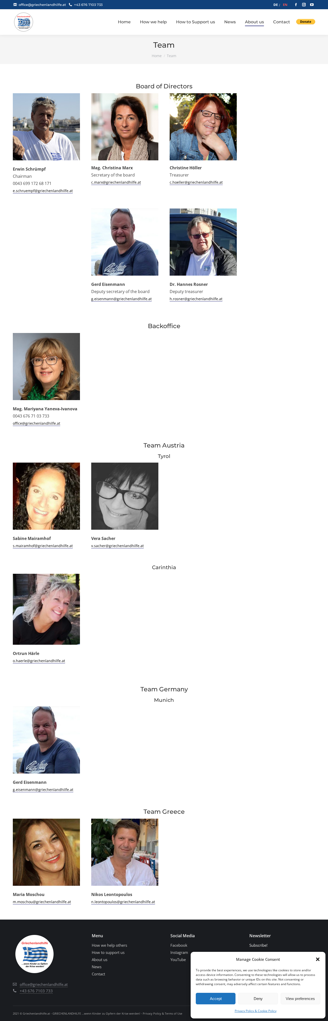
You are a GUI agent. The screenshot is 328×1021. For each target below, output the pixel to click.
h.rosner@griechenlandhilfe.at (196, 298)
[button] (317, 959)
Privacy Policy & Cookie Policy (255, 1011)
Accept (216, 998)
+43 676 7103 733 (88, 5)
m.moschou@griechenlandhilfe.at (42, 901)
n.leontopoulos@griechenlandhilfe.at (123, 901)
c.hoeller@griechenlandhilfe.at (196, 182)
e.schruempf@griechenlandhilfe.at (43, 190)
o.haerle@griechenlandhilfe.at (39, 660)
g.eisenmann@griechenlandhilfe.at (121, 298)
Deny (258, 998)
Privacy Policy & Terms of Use (162, 1013)
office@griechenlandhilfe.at (42, 5)
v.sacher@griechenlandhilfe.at (117, 545)
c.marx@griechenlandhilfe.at (116, 182)
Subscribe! (258, 945)
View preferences (300, 998)
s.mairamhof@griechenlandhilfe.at (43, 545)
